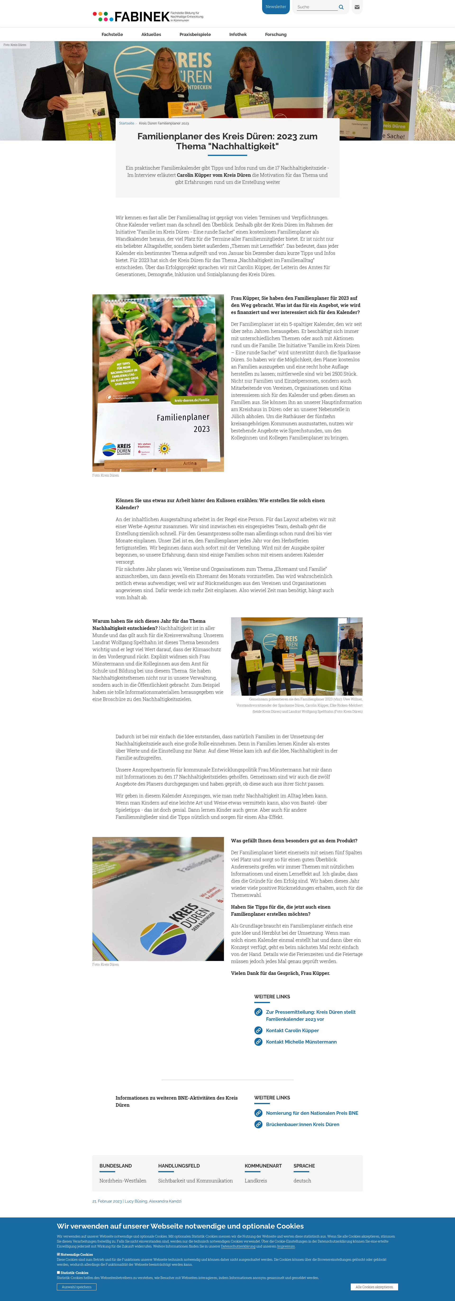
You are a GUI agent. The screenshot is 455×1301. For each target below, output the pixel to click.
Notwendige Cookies (77, 1254)
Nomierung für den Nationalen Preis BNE (312, 1113)
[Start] (148, 16)
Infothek (238, 34)
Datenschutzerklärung (238, 1246)
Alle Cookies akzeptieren (374, 1287)
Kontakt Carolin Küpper (292, 1030)
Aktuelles (151, 34)
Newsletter (276, 6)
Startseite (126, 123)
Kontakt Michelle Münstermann (301, 1042)
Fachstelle (112, 34)
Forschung (276, 34)
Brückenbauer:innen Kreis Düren (302, 1124)
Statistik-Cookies (74, 1272)
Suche (341, 7)
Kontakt (357, 7)
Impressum (286, 1246)
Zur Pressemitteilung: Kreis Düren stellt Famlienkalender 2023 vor (311, 1015)
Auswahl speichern (76, 1287)
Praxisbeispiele (195, 34)
